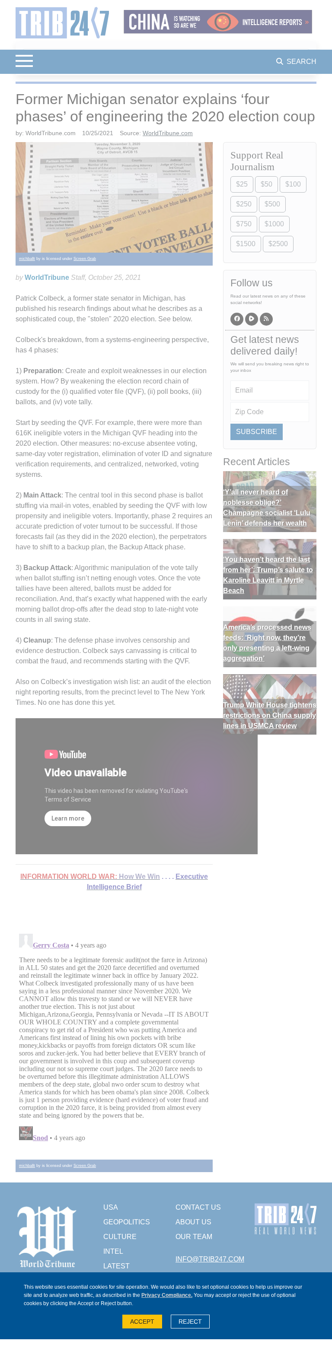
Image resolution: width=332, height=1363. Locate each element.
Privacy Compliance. (166, 1295)
